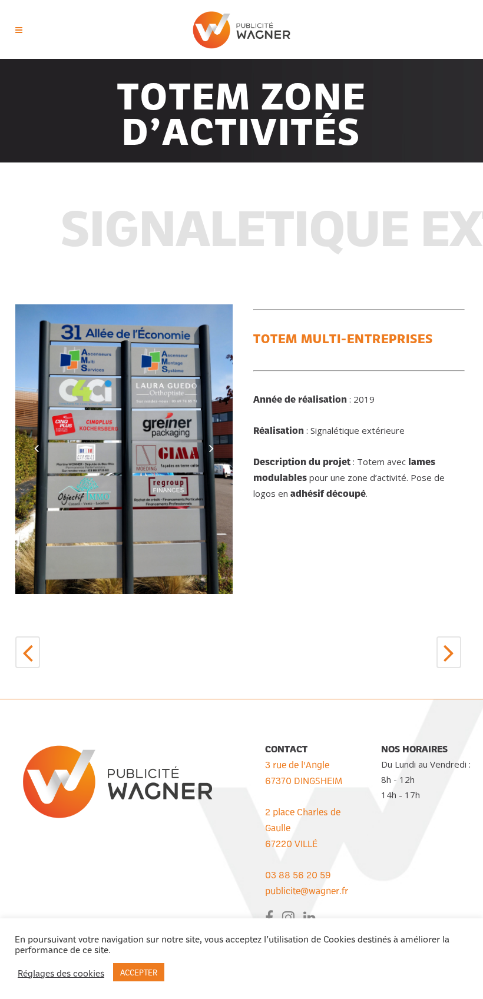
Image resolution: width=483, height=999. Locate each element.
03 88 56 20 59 (298, 874)
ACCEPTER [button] (138, 972)
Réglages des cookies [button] (61, 972)
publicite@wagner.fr (306, 890)
